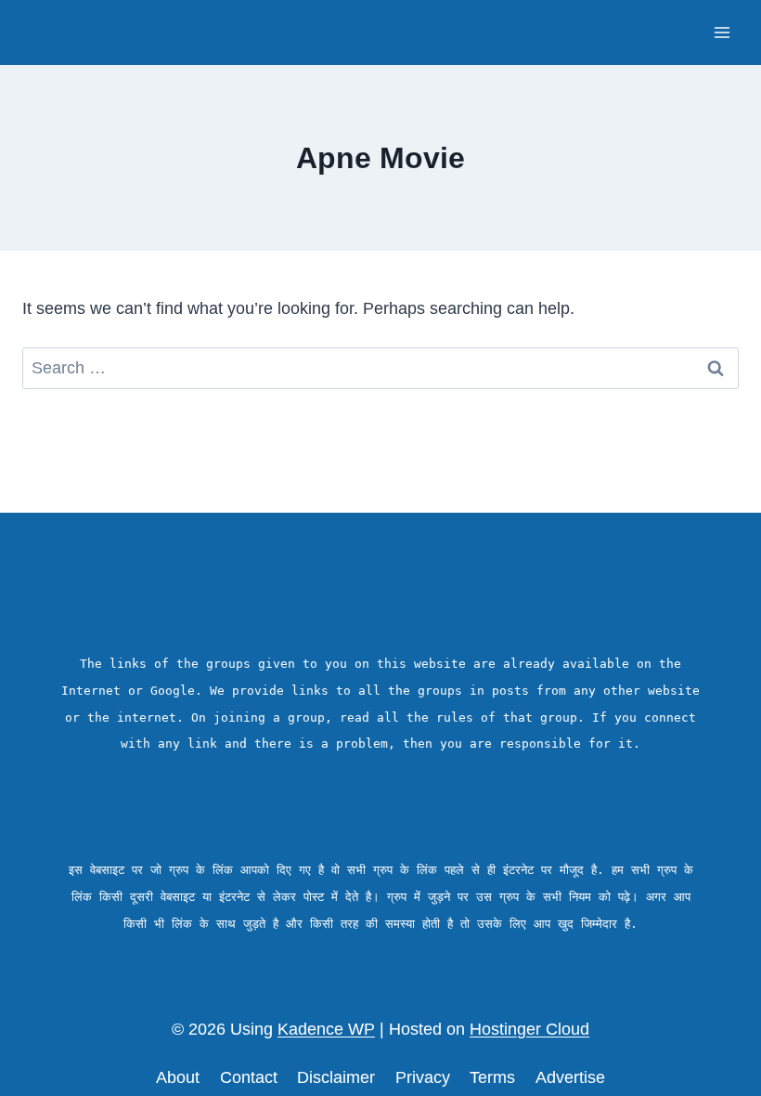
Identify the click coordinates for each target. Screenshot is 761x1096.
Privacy (422, 1077)
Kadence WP (326, 1029)
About (178, 1077)
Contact (248, 1077)
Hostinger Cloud (529, 1029)
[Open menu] (721, 32)
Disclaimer (336, 1077)
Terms (492, 1077)
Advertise (570, 1077)
